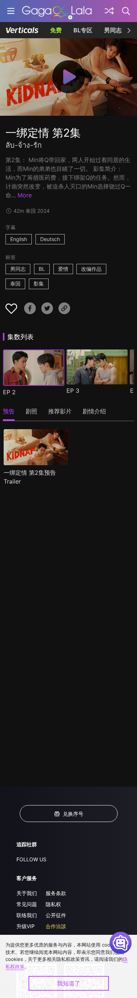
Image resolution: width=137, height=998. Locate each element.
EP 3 (72, 390)
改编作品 (91, 269)
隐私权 (53, 904)
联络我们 (26, 915)
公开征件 (56, 915)
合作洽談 (56, 926)
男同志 (113, 30)
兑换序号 (73, 814)
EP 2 (9, 392)
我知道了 (68, 983)
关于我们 (26, 893)
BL (42, 269)
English (18, 239)
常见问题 (26, 904)
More (25, 195)
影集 (39, 283)
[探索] (109, 11)
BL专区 (82, 30)
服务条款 (56, 893)
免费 (56, 30)
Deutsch (50, 239)
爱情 (63, 269)
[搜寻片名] (126, 11)
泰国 (15, 283)
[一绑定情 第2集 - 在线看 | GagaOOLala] (57, 11)
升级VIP (25, 926)
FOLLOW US (31, 859)
